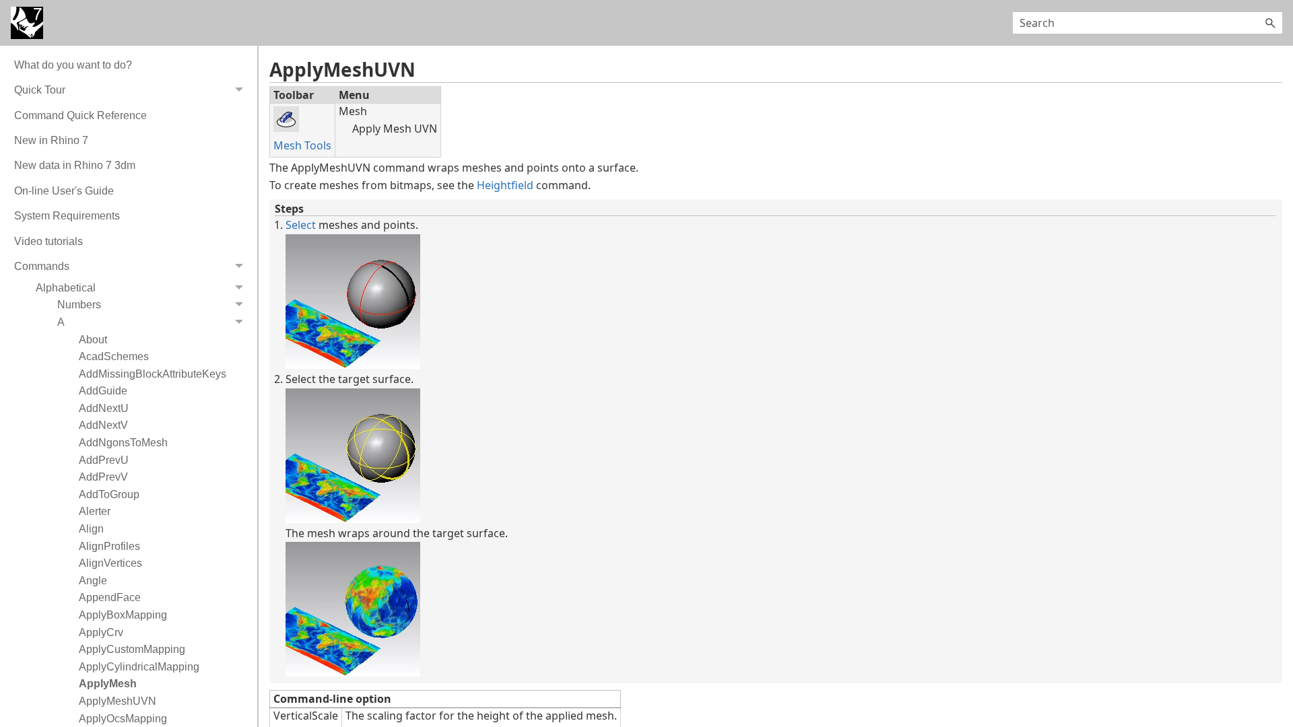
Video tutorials (48, 241)
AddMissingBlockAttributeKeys (152, 374)
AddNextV (103, 425)
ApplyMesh (108, 683)
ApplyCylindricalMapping (139, 666)
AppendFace (110, 597)
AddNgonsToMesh (123, 442)
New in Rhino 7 (51, 140)
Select (301, 224)
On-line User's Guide (64, 191)
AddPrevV (103, 477)
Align (91, 528)
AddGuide (103, 390)
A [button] (61, 322)
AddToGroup (109, 494)
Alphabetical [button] (66, 287)
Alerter (94, 511)
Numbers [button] (79, 304)
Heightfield (505, 185)
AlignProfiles (109, 546)
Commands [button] (41, 266)
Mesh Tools (302, 145)
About (93, 339)
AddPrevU (104, 460)
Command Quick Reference (80, 115)
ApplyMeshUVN (117, 701)
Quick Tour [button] (39, 90)
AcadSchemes (114, 356)
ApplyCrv (101, 632)
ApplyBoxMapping (123, 615)
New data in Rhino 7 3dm (74, 165)
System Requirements (67, 215)
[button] (1270, 23)
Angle (93, 580)
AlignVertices (110, 563)
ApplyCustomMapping (132, 649)
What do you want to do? (73, 65)
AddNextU (104, 408)
